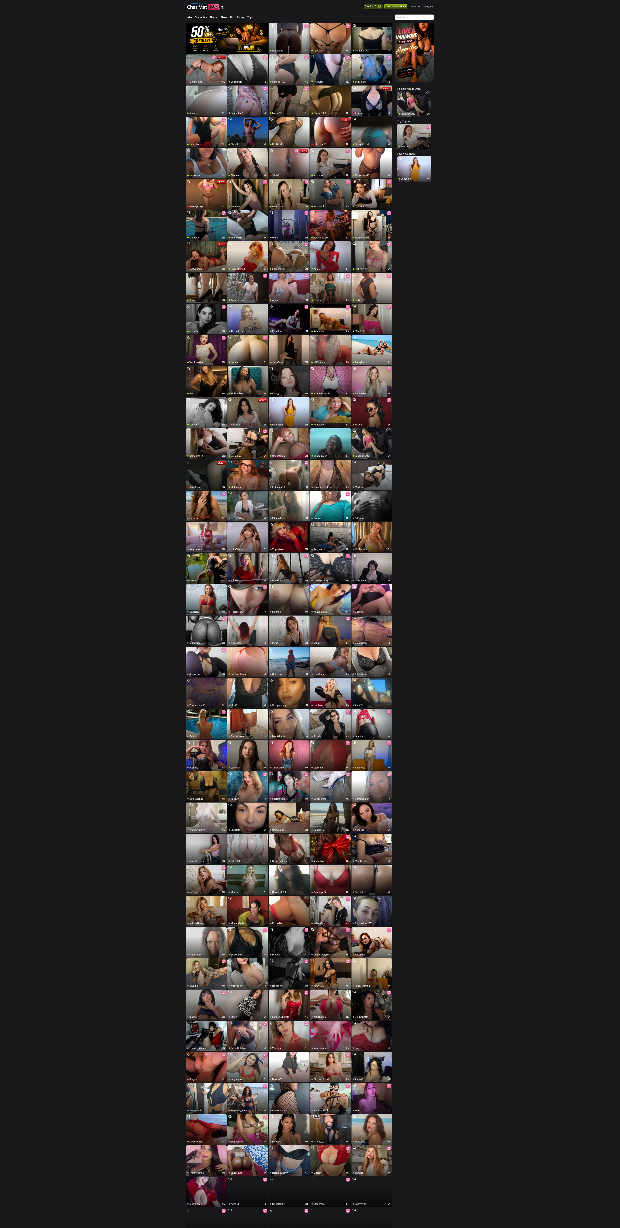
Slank (224, 17)
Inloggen (428, 6)
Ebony (240, 17)
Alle (189, 17)
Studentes (201, 17)
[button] (415, 6)
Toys (250, 17)
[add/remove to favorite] (271, 26)
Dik (232, 17)
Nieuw (213, 17)
